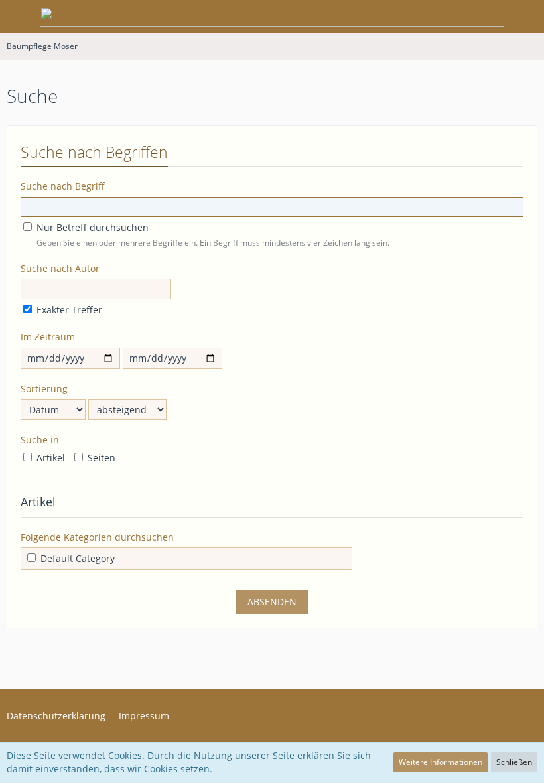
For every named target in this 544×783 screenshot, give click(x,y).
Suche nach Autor (60, 268)
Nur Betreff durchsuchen (91, 227)
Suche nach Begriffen (94, 152)
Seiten (100, 457)
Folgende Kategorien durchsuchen (97, 537)
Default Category (76, 558)
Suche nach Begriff (63, 186)
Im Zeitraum (48, 336)
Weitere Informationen (440, 762)
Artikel (49, 457)
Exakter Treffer (68, 309)
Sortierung (44, 388)
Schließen (514, 762)
